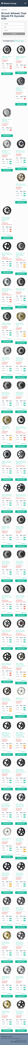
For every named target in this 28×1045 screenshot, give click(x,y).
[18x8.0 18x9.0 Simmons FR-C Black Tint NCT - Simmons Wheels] (7, 797)
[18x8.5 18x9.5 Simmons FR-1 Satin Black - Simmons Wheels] (21, 831)
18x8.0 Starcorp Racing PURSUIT (6, 664)
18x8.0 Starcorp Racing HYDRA (6, 631)
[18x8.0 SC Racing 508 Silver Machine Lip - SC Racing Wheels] (7, 112)
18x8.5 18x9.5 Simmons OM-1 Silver (6, 359)
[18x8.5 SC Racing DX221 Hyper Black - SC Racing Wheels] (21, 49)
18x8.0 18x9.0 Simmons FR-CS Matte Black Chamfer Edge (6, 734)
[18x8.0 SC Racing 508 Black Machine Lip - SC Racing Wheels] (21, 81)
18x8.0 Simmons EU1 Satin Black (20, 289)
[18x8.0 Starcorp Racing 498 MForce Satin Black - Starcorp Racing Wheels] (21, 246)
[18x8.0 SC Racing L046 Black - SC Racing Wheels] (7, 49)
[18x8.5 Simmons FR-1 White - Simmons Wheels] (21, 691)
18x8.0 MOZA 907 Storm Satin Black (7, 495)
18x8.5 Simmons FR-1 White (20, 698)
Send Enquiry (7, 73)
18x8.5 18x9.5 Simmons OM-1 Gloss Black (20, 393)
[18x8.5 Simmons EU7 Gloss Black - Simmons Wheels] (21, 144)
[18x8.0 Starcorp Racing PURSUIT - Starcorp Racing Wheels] (7, 656)
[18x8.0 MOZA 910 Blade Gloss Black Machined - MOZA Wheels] (21, 454)
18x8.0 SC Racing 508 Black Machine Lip (20, 89)
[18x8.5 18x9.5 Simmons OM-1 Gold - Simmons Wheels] (21, 316)
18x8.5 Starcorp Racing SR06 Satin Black (7, 254)
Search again (19, 41)
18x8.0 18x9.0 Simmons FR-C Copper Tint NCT (20, 665)
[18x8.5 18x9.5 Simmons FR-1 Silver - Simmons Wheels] (7, 969)
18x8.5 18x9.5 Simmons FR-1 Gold (6, 943)
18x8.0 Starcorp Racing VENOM (20, 631)
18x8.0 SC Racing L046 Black (6, 57)
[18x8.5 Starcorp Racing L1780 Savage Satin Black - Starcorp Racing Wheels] (7, 210)
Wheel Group (9, 3)
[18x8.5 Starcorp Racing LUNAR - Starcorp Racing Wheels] (21, 589)
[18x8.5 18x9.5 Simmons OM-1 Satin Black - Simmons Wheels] (21, 351)
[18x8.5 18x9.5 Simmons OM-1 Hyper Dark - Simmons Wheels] (7, 385)
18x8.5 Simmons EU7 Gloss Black (20, 151)
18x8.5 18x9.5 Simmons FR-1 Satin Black (20, 840)
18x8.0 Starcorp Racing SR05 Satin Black (21, 428)
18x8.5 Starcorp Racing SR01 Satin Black (7, 597)
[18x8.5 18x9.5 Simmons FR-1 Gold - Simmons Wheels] (7, 935)
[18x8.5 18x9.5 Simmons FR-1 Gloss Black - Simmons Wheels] (21, 866)
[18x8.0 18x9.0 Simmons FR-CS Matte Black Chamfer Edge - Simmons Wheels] (7, 725)
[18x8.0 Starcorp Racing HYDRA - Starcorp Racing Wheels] (7, 623)
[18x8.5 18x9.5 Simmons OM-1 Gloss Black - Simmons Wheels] (21, 385)
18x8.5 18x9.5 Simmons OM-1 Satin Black (20, 359)
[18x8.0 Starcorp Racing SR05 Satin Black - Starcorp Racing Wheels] (21, 420)
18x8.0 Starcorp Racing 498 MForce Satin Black (20, 254)
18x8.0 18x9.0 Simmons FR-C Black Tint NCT (6, 805)
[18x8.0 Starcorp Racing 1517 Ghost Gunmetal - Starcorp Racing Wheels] (7, 282)
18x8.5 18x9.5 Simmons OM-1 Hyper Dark (6, 393)
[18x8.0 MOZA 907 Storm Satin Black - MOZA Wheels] (7, 487)
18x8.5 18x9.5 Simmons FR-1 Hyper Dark (6, 909)
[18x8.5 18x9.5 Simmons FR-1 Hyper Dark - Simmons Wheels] (7, 901)
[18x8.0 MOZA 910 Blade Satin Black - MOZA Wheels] (21, 487)
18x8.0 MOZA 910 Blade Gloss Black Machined (21, 462)
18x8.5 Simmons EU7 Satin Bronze (21, 184)
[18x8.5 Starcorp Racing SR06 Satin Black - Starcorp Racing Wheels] (7, 246)
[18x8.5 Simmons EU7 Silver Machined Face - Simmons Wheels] (7, 144)
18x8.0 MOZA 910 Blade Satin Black (21, 495)
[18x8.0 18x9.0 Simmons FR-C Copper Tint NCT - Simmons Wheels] (21, 656)
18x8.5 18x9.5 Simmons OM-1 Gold (20, 324)
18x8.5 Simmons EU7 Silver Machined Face (6, 152)
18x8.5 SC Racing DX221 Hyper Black (20, 58)
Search (14, 33)
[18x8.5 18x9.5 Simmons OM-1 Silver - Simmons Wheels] (7, 351)
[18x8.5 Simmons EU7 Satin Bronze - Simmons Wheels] (21, 177)
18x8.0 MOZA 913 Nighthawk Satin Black (6, 462)
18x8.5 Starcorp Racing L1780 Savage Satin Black (6, 219)
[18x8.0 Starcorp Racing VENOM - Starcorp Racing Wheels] (21, 623)
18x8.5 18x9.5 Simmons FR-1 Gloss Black (20, 874)
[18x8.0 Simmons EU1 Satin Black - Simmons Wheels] (21, 282)
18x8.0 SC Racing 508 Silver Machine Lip (6, 120)
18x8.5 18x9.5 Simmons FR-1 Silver (6, 978)
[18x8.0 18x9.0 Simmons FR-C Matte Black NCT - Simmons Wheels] (7, 762)
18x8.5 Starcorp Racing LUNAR (20, 596)
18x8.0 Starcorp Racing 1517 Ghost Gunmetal (7, 290)
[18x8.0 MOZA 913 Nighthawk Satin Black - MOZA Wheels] (7, 454)
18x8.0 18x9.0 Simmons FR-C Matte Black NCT (7, 771)
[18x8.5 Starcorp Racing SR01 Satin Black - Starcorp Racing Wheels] (7, 589)
